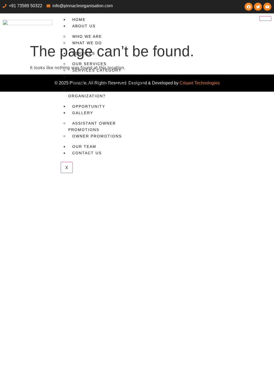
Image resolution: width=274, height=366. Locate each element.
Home (79, 19)
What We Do (87, 43)
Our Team (84, 146)
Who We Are (87, 36)
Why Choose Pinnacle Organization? (98, 92)
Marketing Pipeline (97, 76)
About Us (84, 26)
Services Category (96, 70)
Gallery (82, 113)
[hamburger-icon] (265, 18)
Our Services (89, 64)
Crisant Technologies (200, 83)
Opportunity (88, 106)
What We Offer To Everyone (108, 83)
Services (83, 53)
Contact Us (87, 153)
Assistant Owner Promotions (92, 126)
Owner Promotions (97, 136)
